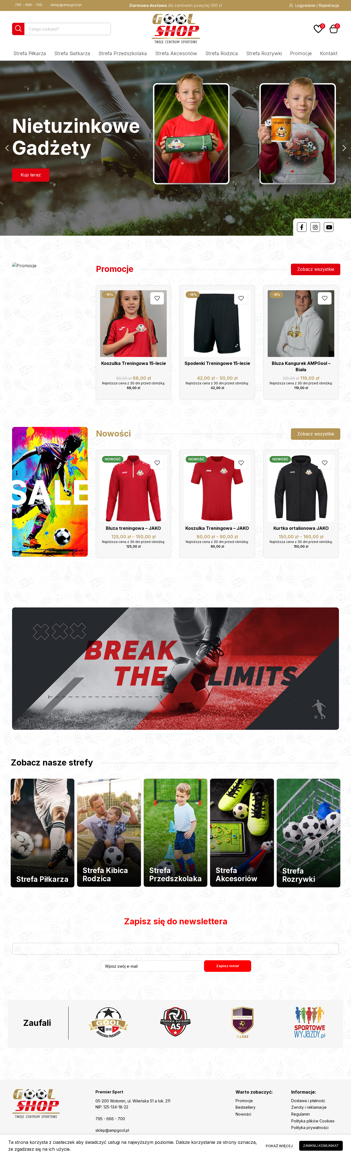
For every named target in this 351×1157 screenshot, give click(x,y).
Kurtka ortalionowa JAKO (301, 528)
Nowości (243, 1114)
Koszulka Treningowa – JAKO (217, 528)
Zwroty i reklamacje (309, 1107)
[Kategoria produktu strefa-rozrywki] (308, 833)
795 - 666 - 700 (28, 4)
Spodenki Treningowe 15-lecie (217, 363)
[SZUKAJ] (18, 29)
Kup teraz (31, 175)
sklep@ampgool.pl (66, 4)
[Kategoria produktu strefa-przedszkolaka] (175, 833)
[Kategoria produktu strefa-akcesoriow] (242, 833)
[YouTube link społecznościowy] (328, 227)
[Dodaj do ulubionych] (157, 298)
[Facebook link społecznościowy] (302, 227)
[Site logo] (175, 28)
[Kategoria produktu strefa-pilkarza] (42, 833)
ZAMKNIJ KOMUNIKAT (321, 1146)
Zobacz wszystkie (315, 269)
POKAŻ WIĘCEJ (280, 1146)
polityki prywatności (239, 980)
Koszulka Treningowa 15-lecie (133, 363)
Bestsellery (246, 1107)
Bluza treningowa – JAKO (133, 528)
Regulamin (300, 1114)
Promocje (244, 1100)
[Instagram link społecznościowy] (315, 227)
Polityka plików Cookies (313, 1121)
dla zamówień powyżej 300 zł (175, 5)
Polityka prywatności (310, 1127)
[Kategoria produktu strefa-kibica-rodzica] (109, 833)
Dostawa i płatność (308, 1100)
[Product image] (301, 323)
